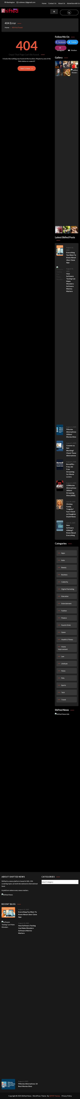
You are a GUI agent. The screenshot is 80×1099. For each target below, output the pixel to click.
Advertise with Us (73, 3)
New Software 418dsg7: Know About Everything (71, 530)
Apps (63, 553)
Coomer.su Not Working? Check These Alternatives (71, 450)
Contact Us (52, 3)
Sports (63, 685)
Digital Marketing (67, 589)
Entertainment (66, 603)
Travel (63, 700)
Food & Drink (66, 625)
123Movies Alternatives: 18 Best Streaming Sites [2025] (71, 490)
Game (63, 632)
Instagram (60, 50)
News (63, 671)
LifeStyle (64, 664)
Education (64, 596)
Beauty (63, 567)
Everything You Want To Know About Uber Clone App (71, 257)
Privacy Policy (67, 1096)
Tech (63, 692)
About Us (61, 3)
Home (44, 3)
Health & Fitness (67, 639)
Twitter (74, 42)
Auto (63, 560)
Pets (62, 678)
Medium (74, 50)
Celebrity (64, 582)
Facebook (61, 42)
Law (62, 656)
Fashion (64, 611)
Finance (64, 618)
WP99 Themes (54, 1096)
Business (64, 575)
